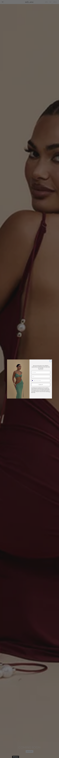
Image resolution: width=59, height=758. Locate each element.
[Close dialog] (50, 361)
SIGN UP (41, 384)
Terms (34, 392)
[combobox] (33, 380)
